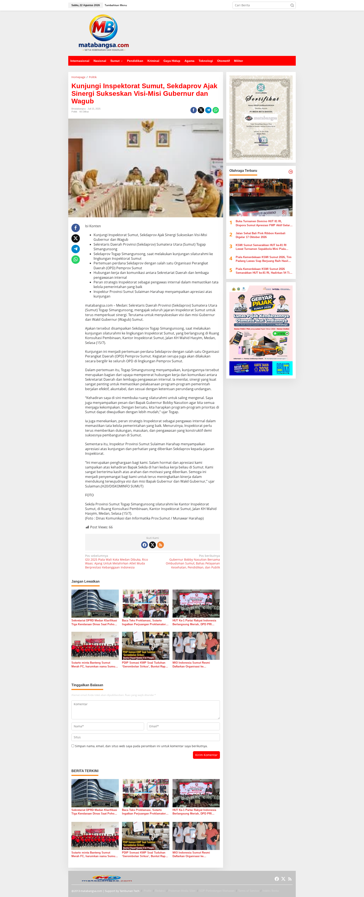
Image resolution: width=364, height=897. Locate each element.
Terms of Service (248, 890)
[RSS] (160, 544)
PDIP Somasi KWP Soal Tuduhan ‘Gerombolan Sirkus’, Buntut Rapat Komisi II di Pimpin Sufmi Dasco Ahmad (145, 664)
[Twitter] (152, 544)
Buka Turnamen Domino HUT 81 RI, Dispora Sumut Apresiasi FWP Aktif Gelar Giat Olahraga (263, 223)
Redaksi (160, 890)
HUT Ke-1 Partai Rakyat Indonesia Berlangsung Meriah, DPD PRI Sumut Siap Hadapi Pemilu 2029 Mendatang (194, 622)
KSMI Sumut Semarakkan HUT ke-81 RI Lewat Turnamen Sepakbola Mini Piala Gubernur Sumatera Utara (261, 247)
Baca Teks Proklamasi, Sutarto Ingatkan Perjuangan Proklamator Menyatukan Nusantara (144, 622)
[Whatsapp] (216, 110)
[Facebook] (144, 544)
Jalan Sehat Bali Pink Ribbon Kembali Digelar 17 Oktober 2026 (260, 235)
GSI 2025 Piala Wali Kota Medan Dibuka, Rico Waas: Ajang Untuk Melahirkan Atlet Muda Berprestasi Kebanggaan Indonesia (116, 561)
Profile (147, 890)
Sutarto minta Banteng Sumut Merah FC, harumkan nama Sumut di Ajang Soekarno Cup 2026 (93, 664)
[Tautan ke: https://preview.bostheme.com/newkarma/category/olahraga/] (290, 171)
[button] (292, 5)
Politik (74, 111)
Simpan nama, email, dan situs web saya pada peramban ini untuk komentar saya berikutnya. (141, 746)
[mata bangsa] (103, 33)
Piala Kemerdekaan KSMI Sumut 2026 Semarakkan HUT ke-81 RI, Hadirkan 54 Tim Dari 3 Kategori (264, 271)
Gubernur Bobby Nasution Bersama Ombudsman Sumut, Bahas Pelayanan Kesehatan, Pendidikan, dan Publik (193, 561)
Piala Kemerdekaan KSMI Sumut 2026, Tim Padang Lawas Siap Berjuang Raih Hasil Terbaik (264, 259)
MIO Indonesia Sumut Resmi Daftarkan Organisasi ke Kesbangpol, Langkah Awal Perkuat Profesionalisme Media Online (196, 664)
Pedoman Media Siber (182, 890)
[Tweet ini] (201, 110)
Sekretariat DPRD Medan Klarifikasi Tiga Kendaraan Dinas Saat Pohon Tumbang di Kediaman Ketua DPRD (94, 622)
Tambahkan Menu (116, 5)
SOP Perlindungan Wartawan (216, 890)
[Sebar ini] (193, 110)
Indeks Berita (270, 890)
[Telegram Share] (208, 110)
